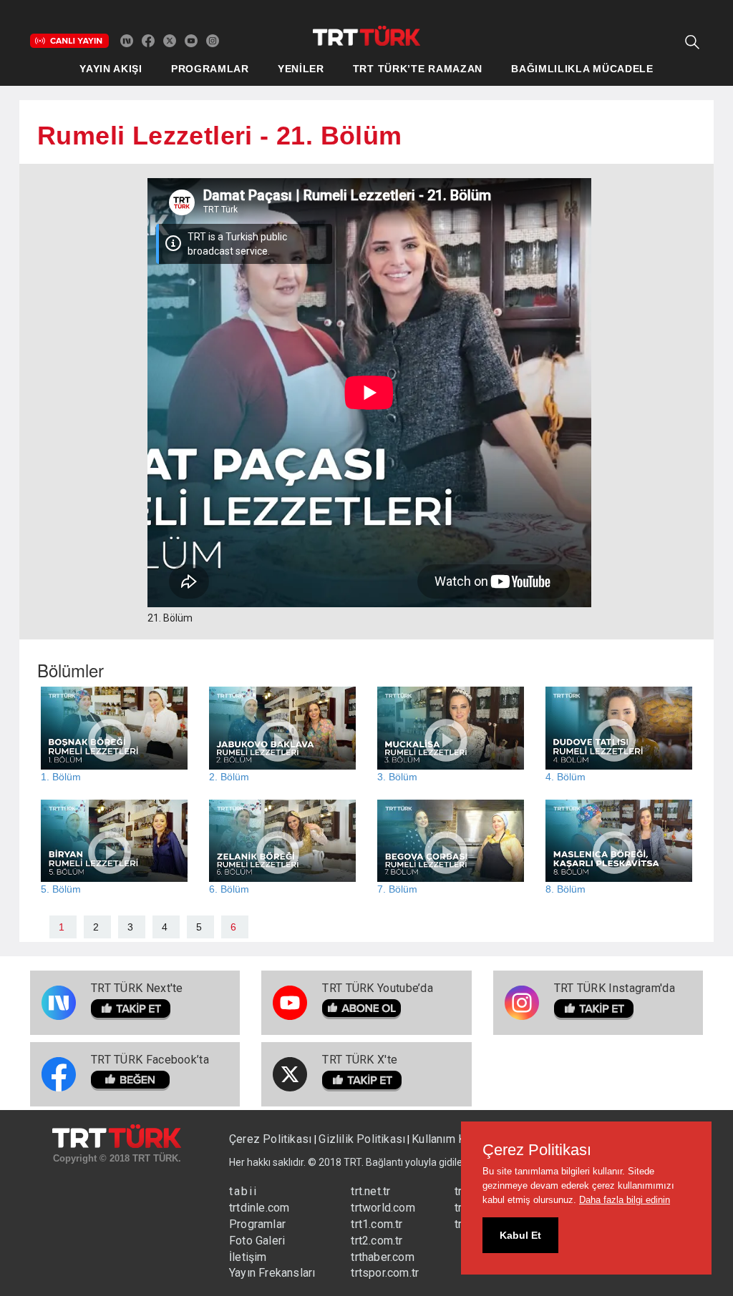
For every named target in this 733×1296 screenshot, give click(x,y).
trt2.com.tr (376, 1240)
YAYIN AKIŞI (110, 68)
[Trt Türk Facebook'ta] (148, 40)
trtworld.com (382, 1207)
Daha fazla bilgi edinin (624, 1199)
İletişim (248, 1257)
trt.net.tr (370, 1191)
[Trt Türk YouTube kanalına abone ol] (191, 40)
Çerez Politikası (271, 1139)
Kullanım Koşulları (457, 1139)
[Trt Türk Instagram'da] (212, 40)
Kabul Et (520, 1235)
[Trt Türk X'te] (169, 40)
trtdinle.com (259, 1207)
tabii (243, 1191)
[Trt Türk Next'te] (127, 40)
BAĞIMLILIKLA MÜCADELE (582, 68)
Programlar (257, 1224)
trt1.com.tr (376, 1224)
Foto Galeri (257, 1240)
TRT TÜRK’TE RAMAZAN (417, 68)
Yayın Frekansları (272, 1273)
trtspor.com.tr (385, 1273)
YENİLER (301, 68)
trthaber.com (382, 1257)
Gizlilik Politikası (362, 1139)
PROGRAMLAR (210, 68)
